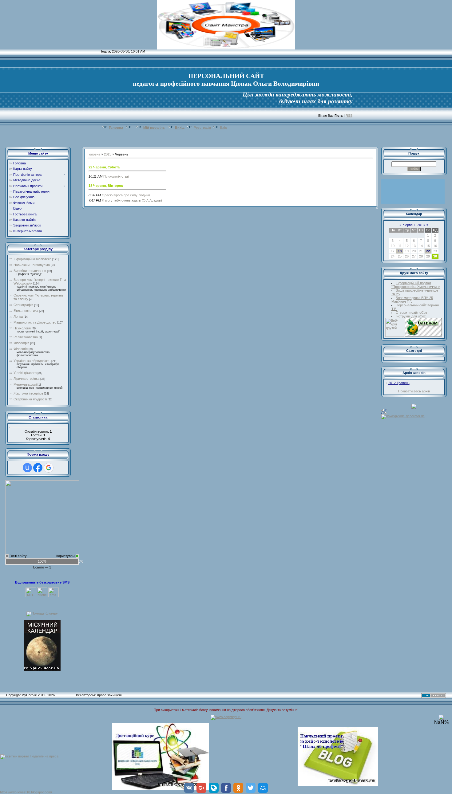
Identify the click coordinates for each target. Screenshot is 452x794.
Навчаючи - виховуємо (32, 265)
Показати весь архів (414, 391)
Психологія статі (116, 176)
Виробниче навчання (30, 271)
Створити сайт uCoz (411, 312)
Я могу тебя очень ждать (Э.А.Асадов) (132, 200)
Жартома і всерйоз (28, 393)
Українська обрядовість (32, 361)
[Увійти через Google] (49, 468)
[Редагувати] (384, 411)
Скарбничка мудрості (30, 399)
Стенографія (23, 305)
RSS (349, 115)
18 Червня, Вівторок (106, 185)
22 (428, 251)
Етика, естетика (26, 310)
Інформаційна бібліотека (32, 259)
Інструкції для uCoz (411, 316)
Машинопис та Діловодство (35, 322)
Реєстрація (202, 127)
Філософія (21, 343)
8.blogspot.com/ (40, 792)
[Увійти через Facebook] (37, 467)
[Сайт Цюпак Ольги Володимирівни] (42, 517)
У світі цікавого (25, 373)
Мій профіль (154, 127)
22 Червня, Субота (104, 167)
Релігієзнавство (26, 337)
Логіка (18, 316)
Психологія (22, 328)
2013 (107, 154)
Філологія (21, 349)
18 (400, 251)
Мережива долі (25, 384)
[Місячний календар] (42, 645)
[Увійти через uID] (27, 467)
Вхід (223, 127)
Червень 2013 (414, 225)
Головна (116, 127)
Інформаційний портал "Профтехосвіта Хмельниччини (415, 285)
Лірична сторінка (26, 378)
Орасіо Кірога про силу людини (126, 195)
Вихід (179, 127)
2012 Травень (399, 383)
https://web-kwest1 (14, 792)
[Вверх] (441, 718)
